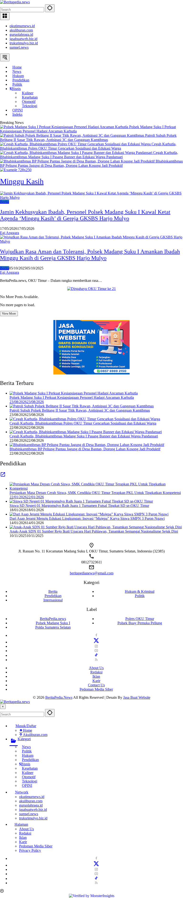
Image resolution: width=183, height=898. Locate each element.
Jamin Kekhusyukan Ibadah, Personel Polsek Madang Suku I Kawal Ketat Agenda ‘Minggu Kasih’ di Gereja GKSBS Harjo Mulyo (85, 215)
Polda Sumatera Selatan (53, 627)
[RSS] (96, 660)
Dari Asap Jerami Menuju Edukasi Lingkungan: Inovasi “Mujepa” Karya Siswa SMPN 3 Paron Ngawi (87, 518)
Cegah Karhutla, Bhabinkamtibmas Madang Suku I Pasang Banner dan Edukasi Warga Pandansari (89, 155)
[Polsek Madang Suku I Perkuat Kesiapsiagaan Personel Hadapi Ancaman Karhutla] (64, 127)
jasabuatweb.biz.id (23, 39)
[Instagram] (96, 646)
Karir (96, 681)
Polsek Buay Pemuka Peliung (139, 623)
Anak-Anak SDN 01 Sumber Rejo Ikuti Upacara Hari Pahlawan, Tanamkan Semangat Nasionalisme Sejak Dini (94, 531)
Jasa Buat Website (136, 697)
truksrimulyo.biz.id (24, 43)
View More (9, 313)
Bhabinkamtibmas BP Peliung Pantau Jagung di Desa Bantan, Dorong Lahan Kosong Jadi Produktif (91, 163)
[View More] (3, 476)
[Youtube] (96, 651)
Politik (140, 596)
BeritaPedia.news (53, 619)
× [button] (3, 706)
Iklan (96, 676)
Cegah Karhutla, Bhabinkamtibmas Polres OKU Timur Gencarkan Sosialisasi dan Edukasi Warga (88, 146)
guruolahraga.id (21, 34)
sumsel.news (19, 47)
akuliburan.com (21, 30)
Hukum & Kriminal (139, 591)
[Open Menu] (5, 16)
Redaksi (96, 672)
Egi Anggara (9, 233)
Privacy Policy (30, 850)
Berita (4, 202)
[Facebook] (96, 635)
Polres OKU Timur (139, 619)
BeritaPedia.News (58, 697)
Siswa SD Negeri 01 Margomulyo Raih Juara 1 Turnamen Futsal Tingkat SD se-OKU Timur (79, 506)
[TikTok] (96, 655)
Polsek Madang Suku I (53, 623)
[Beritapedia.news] (15, 2)
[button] (50, 8)
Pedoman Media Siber (96, 689)
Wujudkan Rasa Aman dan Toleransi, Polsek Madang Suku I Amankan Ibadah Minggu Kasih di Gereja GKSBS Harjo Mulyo (90, 254)
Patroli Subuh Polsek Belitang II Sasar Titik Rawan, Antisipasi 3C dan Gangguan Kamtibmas (88, 137)
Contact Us (96, 685)
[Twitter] (96, 642)
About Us (96, 668)
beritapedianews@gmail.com (91, 573)
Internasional (53, 600)
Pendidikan (53, 596)
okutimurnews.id (22, 26)
